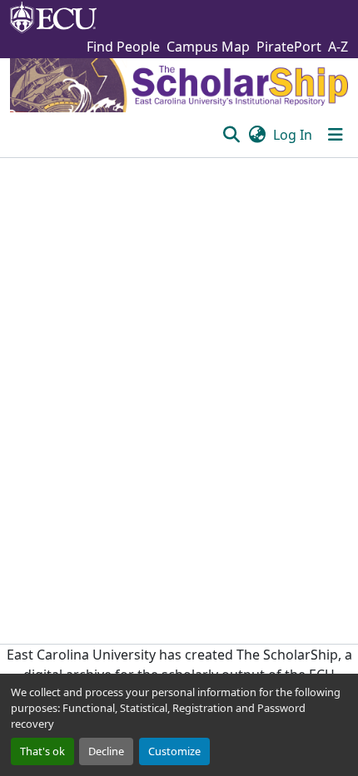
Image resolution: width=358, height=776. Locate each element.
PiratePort (288, 46)
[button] (231, 135)
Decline (106, 751)
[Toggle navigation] (335, 135)
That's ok (42, 751)
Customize (174, 751)
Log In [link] (292, 135)
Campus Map (208, 46)
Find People (123, 46)
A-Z (338, 46)
